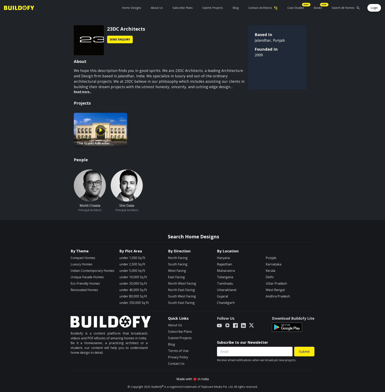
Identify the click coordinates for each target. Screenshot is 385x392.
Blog (236, 8)
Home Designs (131, 8)
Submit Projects (212, 8)
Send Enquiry (120, 39)
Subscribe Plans (182, 8)
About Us (157, 8)
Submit (304, 351)
